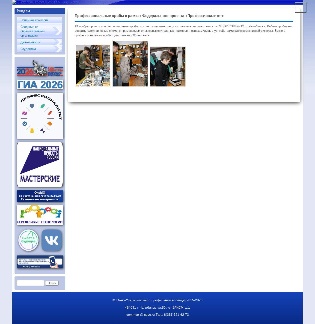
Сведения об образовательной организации (33, 30)
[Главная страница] (64, 2)
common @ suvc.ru (140, 314)
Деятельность (30, 42)
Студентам (28, 48)
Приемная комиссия (34, 20)
